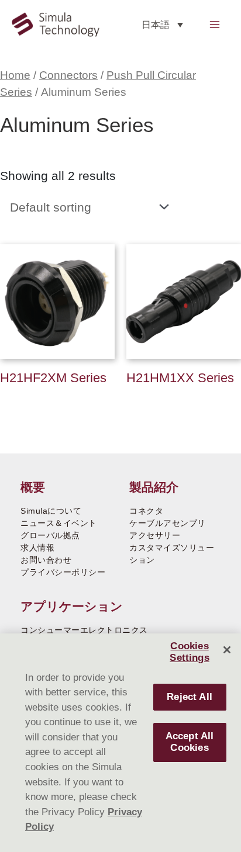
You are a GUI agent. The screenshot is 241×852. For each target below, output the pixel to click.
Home (15, 75)
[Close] (227, 650)
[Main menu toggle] (215, 24)
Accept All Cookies (190, 741)
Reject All (189, 696)
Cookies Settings (189, 651)
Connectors (68, 75)
